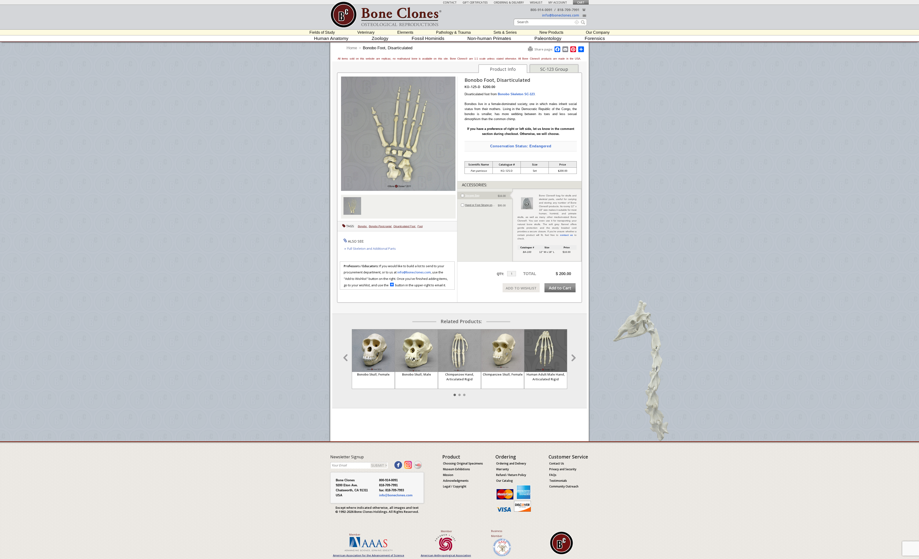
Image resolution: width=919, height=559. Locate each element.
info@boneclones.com (560, 15)
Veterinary (366, 32)
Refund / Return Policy (511, 475)
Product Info (503, 69)
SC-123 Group (554, 69)
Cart (580, 2)
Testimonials (558, 481)
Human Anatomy (331, 38)
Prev (346, 358)
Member (354, 534)
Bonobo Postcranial (380, 226)
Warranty (502, 469)
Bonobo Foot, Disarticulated (387, 48)
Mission (448, 475)
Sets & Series (505, 32)
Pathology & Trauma (453, 32)
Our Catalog (504, 481)
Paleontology (547, 38)
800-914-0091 (541, 9)
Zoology (380, 38)
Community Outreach (563, 486)
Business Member (496, 533)
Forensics (595, 38)
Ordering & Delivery (509, 2)
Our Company (598, 32)
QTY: (500, 274)
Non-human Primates (489, 38)
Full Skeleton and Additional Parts (371, 248)
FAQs (552, 475)
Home (352, 48)
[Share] (581, 49)
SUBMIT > (379, 465)
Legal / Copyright (454, 486)
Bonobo (362, 226)
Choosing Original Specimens (463, 463)
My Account (558, 2)
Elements (405, 32)
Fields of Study (322, 32)
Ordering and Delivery (511, 463)
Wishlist (536, 2)
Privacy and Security (562, 469)
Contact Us (556, 463)
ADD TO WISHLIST (521, 288)
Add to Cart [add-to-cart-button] (560, 288)
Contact (450, 2)
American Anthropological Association (446, 555)
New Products (551, 32)
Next (573, 358)
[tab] (484, 195)
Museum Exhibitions (456, 469)
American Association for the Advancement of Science (368, 555)
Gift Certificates (475, 2)
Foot (420, 226)
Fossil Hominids (428, 38)
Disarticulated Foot (404, 226)
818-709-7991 (568, 9)
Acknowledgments (456, 481)
